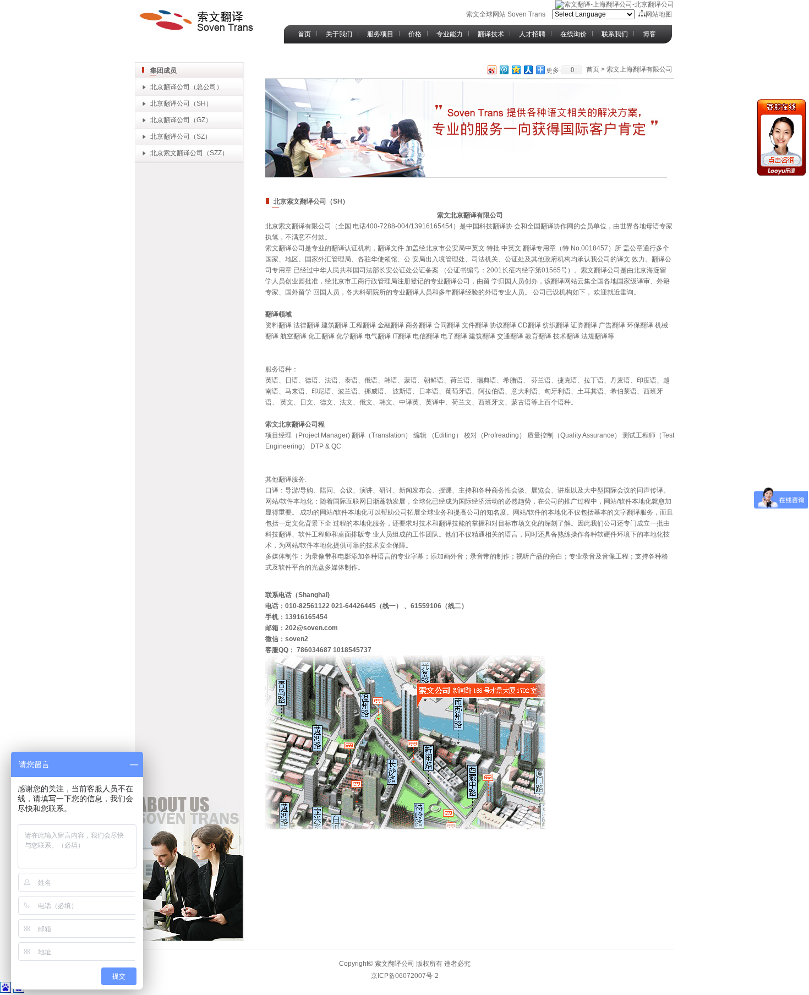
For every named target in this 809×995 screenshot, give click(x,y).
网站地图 (659, 14)
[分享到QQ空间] (516, 69)
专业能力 (449, 34)
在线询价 (573, 34)
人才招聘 (532, 34)
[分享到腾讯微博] (504, 69)
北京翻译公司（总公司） (186, 87)
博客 (649, 34)
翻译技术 (491, 34)
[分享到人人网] (528, 69)
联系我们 (615, 34)
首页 (304, 34)
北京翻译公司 (170, 103)
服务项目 (380, 34)
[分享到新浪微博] (491, 69)
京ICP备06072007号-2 (405, 976)
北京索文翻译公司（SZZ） (189, 153)
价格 (415, 34)
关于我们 (339, 34)
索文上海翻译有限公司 (639, 69)
